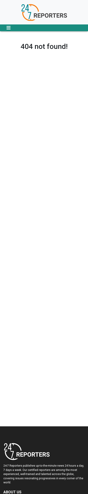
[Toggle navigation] (9, 27)
